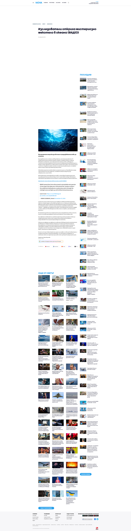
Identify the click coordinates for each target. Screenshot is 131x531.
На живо (64, 2)
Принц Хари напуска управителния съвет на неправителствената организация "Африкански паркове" (57, 358)
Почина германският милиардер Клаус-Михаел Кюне (43, 415)
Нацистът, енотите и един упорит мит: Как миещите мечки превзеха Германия (71, 328)
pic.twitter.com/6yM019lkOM (48, 195)
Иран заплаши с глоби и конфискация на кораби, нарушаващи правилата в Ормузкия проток (58, 442)
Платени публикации (35, 525)
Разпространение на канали (46, 524)
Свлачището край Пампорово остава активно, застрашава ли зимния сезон (92, 130)
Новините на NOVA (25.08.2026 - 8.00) (91, 184)
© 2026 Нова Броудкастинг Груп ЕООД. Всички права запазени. (41, 528)
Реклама (34, 524)
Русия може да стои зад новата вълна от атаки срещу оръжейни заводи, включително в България (72, 471)
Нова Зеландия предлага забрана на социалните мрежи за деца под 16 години (44, 500)
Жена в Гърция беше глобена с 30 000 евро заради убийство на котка (43, 373)
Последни (34, 515)
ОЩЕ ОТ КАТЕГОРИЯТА (46, 508)
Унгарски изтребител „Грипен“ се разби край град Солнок (57, 401)
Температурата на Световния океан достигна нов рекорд (43, 343)
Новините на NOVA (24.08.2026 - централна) (91, 409)
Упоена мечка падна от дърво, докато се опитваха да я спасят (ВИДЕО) (57, 344)
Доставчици (58, 524)
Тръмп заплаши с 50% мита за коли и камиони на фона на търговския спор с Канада (57, 388)
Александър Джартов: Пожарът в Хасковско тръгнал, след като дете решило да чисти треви (92, 424)
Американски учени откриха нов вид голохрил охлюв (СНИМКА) (52, 180)
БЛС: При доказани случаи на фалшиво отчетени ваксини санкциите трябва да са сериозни (92, 162)
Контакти (62, 524)
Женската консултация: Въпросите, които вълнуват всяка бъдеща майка (91, 146)
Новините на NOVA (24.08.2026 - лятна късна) (91, 329)
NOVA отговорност (70, 515)
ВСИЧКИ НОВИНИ (85, 474)
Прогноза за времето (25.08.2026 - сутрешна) (92, 239)
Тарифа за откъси (53, 524)
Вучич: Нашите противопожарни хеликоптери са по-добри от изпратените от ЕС (71, 373)
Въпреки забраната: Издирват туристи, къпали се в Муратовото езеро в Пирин (92, 223)
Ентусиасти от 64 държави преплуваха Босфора (57, 499)
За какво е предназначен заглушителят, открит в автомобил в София (92, 215)
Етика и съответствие (89, 524)
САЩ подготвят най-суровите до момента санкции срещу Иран (71, 428)
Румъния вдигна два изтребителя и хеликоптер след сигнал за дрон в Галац (43, 471)
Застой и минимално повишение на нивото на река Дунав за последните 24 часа (92, 80)
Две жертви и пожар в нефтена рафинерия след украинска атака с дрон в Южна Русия (44, 284)
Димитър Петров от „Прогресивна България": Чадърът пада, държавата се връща (92, 206)
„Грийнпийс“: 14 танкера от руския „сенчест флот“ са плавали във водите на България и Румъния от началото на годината (92, 448)
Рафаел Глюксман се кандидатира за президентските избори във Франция (71, 456)
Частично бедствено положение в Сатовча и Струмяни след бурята (92, 138)
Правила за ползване (82, 524)
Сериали (57, 518)
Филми (56, 520)
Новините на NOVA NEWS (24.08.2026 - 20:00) (92, 402)
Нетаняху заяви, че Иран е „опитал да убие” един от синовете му (71, 343)
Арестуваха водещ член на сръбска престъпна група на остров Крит (43, 387)
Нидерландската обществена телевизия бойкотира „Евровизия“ (71, 442)
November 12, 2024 (60, 198)
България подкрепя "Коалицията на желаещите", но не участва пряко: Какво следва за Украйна (71, 285)
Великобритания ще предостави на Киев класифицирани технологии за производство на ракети (70, 501)
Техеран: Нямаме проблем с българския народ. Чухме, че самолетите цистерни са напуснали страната (71, 402)
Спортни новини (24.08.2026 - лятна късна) (91, 322)
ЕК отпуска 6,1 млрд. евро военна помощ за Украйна (57, 485)
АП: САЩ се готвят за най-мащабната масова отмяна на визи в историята (58, 328)
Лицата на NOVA (47, 517)
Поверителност (71, 524)
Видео (34, 520)
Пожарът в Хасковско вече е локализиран (92, 198)
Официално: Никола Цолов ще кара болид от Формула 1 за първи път (92, 432)
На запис (58, 2)
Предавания (57, 517)
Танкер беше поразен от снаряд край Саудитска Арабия (71, 415)
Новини (46, 2)
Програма (51, 2)
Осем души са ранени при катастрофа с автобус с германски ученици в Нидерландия (43, 429)
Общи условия (66, 524)
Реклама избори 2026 (39, 524)
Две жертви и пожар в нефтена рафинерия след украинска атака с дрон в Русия (92, 88)
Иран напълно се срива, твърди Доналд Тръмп (43, 400)
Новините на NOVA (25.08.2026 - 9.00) (91, 153)
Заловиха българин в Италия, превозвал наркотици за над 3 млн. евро (57, 429)
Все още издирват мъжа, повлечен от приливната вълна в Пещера (92, 282)
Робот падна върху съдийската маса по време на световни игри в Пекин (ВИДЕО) (57, 315)
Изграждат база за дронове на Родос (70, 357)
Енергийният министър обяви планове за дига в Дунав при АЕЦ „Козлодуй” (92, 458)
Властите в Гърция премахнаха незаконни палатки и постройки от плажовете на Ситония (44, 442)
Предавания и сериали (48, 518)
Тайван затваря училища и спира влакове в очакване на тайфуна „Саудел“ (72, 486)
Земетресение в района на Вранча (43, 314)
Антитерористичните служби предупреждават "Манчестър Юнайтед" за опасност (57, 457)
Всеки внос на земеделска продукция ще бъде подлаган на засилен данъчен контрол (92, 377)
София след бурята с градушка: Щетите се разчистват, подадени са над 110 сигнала (92, 232)
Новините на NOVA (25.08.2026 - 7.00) (91, 246)
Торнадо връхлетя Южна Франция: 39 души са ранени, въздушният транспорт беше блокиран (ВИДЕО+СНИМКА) (44, 329)
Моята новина (35, 518)
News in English (69, 518)
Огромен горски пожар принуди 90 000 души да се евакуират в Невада (43, 485)
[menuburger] (33, 2)
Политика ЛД (76, 524)
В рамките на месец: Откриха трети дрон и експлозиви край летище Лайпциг (44, 299)
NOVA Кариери (69, 517)
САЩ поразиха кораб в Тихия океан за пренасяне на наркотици (72, 387)
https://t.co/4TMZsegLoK (54, 193)
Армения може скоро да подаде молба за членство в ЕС (57, 372)
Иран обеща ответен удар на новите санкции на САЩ (71, 314)
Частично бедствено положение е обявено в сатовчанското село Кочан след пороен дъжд (92, 394)
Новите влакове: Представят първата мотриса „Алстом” (92, 268)
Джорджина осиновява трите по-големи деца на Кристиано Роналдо (43, 455)
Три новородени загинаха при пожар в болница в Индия (58, 415)
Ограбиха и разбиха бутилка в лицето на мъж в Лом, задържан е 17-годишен (92, 466)
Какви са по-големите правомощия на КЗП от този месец (92, 170)
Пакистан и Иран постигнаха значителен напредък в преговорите (58, 298)
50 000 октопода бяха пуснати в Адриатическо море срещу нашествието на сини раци (43, 358)
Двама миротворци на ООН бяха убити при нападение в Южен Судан (57, 284)
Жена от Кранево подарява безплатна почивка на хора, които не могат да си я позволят (92, 122)
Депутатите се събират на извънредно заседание (92, 274)
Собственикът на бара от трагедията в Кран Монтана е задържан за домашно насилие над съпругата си (57, 471)
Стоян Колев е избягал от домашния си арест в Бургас (92, 440)
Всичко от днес (35, 517)
